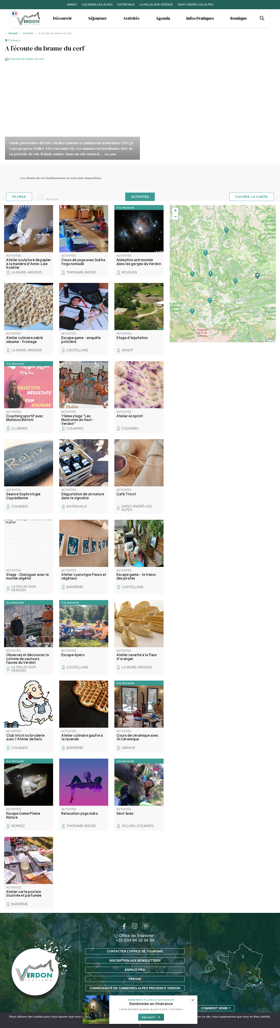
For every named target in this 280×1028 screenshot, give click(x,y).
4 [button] (210, 273)
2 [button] (235, 280)
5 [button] (226, 229)
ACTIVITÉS (140, 197)
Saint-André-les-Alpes (195, 4)
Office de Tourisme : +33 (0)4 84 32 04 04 (136, 938)
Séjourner (97, 18)
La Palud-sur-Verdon (156, 4)
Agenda (163, 18)
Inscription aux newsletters (134, 960)
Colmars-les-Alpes (97, 4)
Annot (72, 4)
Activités (131, 18)
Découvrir (62, 18)
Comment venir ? (215, 1008)
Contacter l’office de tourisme (135, 951)
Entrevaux (125, 4)
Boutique (238, 18)
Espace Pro (135, 969)
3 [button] (192, 310)
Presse (135, 979)
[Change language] (14, 13)
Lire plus (110, 154)
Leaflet (271, 341)
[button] (257, 276)
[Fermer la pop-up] (193, 1000)
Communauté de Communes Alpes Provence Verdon (135, 988)
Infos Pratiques (200, 18)
